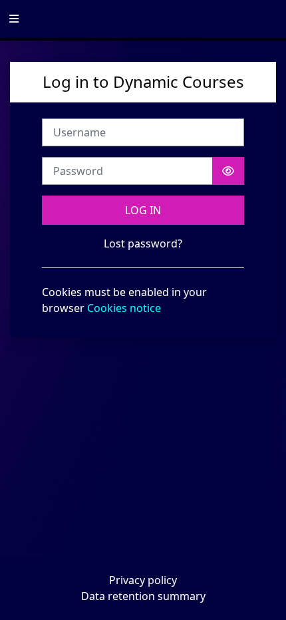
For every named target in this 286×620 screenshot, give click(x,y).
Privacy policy (143, 580)
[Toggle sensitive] (228, 171)
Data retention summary (143, 596)
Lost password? (143, 243)
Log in (143, 210)
